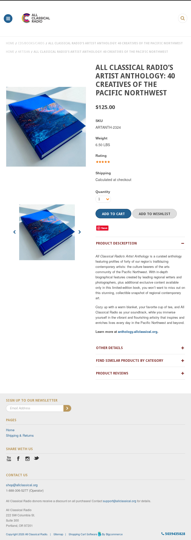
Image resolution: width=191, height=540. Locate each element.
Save (104, 228)
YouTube (9, 459)
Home (10, 43)
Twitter (37, 459)
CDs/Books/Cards (31, 43)
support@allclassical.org (119, 501)
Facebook (18, 459)
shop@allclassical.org (22, 484)
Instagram (27, 459)
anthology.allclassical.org (137, 331)
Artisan (24, 52)
